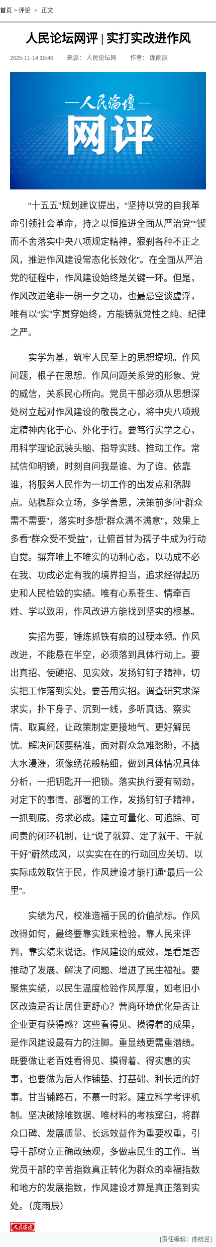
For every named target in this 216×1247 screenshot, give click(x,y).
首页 (6, 10)
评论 (25, 10)
